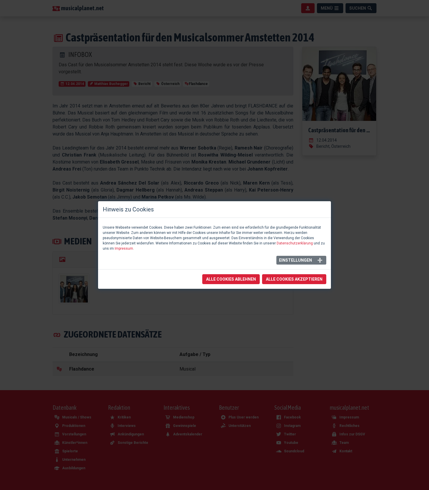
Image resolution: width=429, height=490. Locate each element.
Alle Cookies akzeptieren (294, 279)
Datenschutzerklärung (295, 243)
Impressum (124, 248)
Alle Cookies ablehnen (231, 279)
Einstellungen (295, 260)
